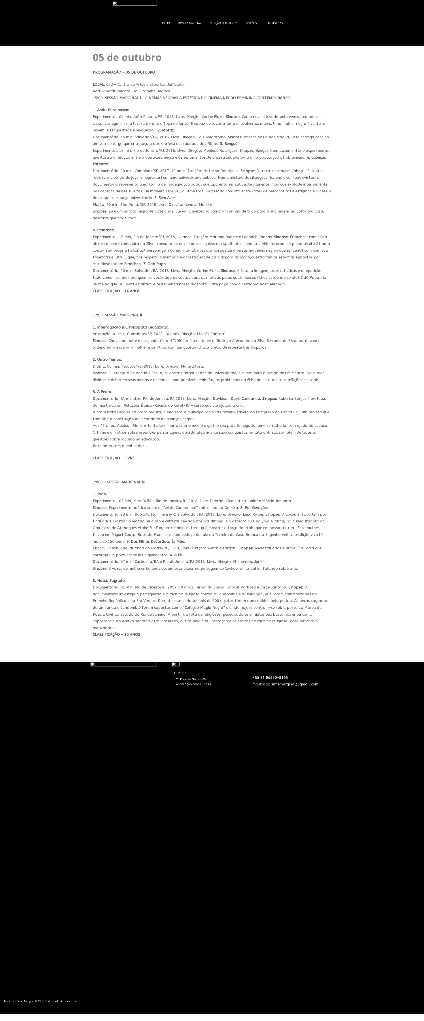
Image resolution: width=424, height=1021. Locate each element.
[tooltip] (291, 23)
